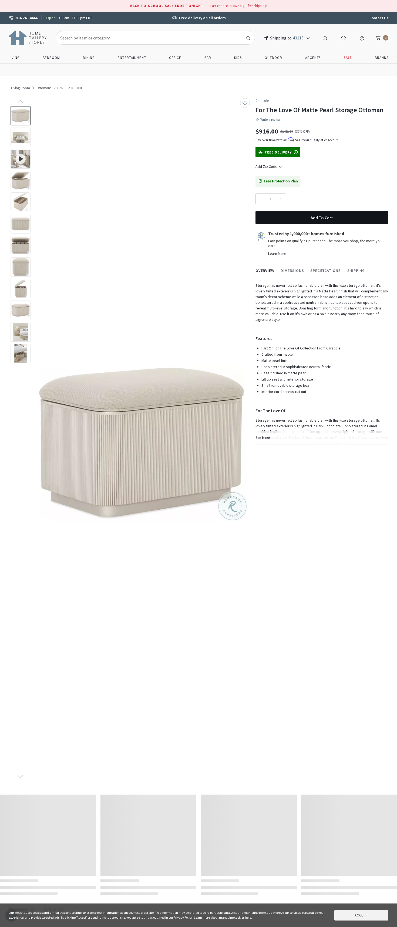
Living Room (20, 88)
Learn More (277, 253)
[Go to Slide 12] (21, 353)
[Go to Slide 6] (21, 224)
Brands (381, 57)
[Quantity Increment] (281, 199)
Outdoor (273, 57)
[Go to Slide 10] (21, 310)
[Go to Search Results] (248, 38)
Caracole (262, 100)
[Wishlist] (343, 38)
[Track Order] (362, 38)
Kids (238, 57)
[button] (141, 443)
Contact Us (378, 17)
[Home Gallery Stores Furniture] (28, 37)
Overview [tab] (264, 270)
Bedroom (51, 57)
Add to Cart (322, 217)
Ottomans (43, 88)
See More (262, 437)
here (248, 917)
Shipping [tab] (356, 270)
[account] (325, 38)
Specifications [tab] (325, 270)
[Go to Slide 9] (21, 288)
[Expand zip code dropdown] (308, 37)
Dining (89, 57)
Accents (313, 57)
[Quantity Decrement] (261, 199)
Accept (361, 915)
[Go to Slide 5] (21, 202)
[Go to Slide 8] (21, 267)
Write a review (270, 119)
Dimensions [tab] (292, 270)
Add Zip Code (266, 166)
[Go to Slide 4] (21, 180)
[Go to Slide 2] (21, 137)
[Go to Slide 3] (21, 159)
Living (14, 57)
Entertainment (132, 57)
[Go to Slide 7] (21, 245)
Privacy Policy (183, 917)
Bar (207, 57)
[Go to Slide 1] (21, 115)
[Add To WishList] (245, 103)
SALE (348, 57)
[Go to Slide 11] (21, 332)
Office (175, 57)
